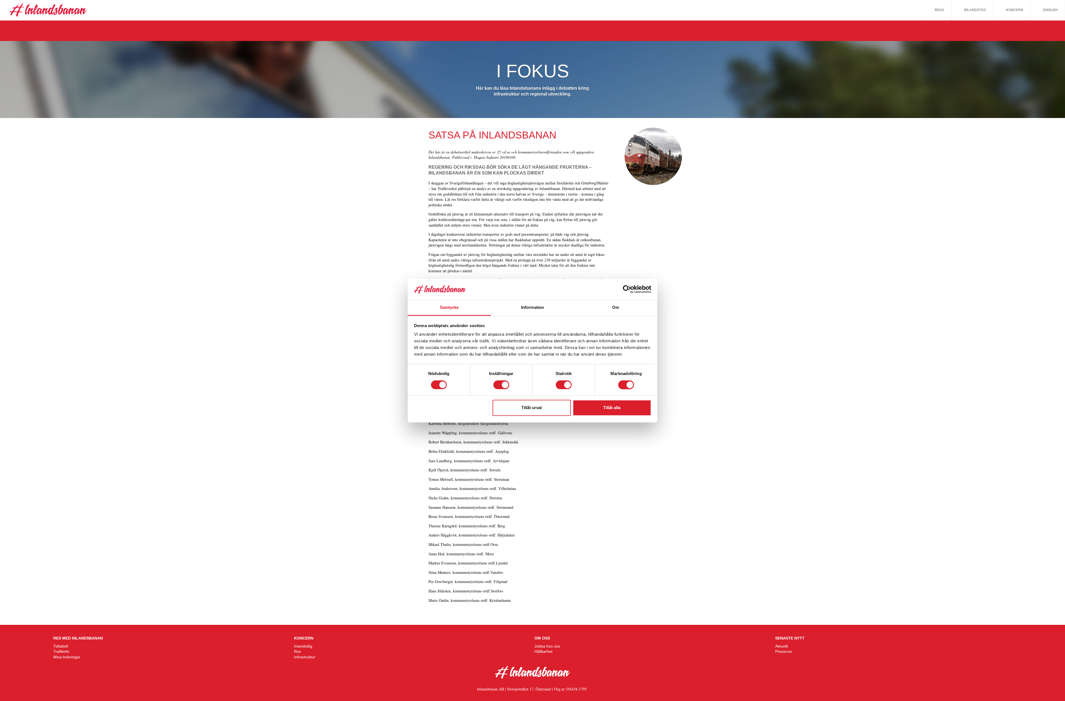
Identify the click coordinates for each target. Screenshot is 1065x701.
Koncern (1014, 10)
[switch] (501, 384)
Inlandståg (975, 10)
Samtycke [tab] (449, 307)
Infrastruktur (304, 657)
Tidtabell (60, 646)
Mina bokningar (66, 657)
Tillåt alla (611, 407)
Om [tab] (615, 307)
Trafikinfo (61, 651)
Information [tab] (532, 307)
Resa (939, 10)
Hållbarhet (543, 651)
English (1050, 10)
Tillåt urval (531, 407)
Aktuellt (781, 646)
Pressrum (783, 651)
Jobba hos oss (547, 646)
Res (297, 651)
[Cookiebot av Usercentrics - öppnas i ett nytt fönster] (627, 289)
